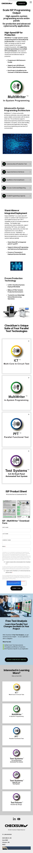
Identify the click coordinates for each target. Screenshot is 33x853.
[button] (31, 2)
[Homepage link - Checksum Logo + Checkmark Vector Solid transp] (16, 826)
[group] (16, 356)
